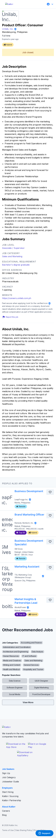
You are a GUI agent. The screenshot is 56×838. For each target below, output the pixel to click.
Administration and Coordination (16, 647)
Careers (6, 811)
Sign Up (6, 773)
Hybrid (34, 532)
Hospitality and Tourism (33, 669)
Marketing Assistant (27, 566)
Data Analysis (37, 651)
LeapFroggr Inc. (21, 499)
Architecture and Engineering (15, 651)
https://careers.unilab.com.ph (16, 298)
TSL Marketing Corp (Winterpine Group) (23, 576)
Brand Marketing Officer (29, 514)
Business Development (29, 491)
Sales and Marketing (12, 256)
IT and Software (29, 656)
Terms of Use (8, 830)
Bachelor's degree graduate (16, 264)
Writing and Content (11, 665)
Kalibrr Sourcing (10, 796)
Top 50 (22, 532)
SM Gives (19, 549)
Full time (6, 35)
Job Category (9, 777)
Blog (4, 815)
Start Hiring (7, 792)
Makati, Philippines (22, 526)
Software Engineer (15, 687)
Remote (22, 506)
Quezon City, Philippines (25, 580)
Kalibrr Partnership (11, 800)
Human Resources (11, 656)
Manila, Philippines (22, 503)
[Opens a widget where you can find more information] (44, 833)
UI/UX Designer (41, 681)
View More (28, 702)
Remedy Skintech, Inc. (24, 523)
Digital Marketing (41, 687)
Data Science (14, 681)
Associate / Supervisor (13, 248)
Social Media (14, 694)
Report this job (12, 317)
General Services (31, 665)
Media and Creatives (12, 660)
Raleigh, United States (24, 552)
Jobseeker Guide (10, 781)
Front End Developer (41, 694)
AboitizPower (20, 607)
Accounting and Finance (31, 642)
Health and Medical (11, 669)
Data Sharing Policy (23, 830)
